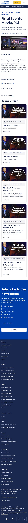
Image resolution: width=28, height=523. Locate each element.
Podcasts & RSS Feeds (7, 379)
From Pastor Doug (9, 309)
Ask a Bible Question (7, 458)
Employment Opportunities (9, 461)
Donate (17, 2)
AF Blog (3, 421)
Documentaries (5, 353)
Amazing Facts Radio (7, 367)
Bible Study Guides (6, 393)
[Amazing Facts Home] (6, 2)
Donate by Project (6, 438)
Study (3, 384)
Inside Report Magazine (8, 427)
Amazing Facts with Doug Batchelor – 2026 (13, 122)
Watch (8, 6)
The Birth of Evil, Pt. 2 (11, 125)
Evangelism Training (7, 402)
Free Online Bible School (8, 399)
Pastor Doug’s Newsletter (8, 424)
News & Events (6, 413)
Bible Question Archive (7, 370)
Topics (3, 407)
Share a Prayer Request (8, 455)
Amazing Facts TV (6, 345)
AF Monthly (7, 314)
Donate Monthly (5, 436)
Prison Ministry (5, 484)
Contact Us (5, 450)
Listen (3, 364)
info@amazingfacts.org (9, 497)
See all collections (6, 95)
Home (2, 6)
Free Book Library (6, 405)
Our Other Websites (7, 481)
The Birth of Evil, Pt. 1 (11, 157)
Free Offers (4, 356)
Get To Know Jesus (6, 464)
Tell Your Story (5, 452)
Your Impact (4, 444)
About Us (4, 469)
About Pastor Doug (6, 472)
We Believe (4, 475)
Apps (2, 359)
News (2, 419)
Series (3, 350)
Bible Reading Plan (9, 311)
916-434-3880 (5, 500)
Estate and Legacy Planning (9, 441)
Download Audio (8, 83)
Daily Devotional (8, 306)
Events (3, 416)
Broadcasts (4, 348)
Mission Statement (6, 478)
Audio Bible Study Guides (8, 373)
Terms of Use (16, 512)
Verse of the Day (8, 317)
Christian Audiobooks (7, 376)
